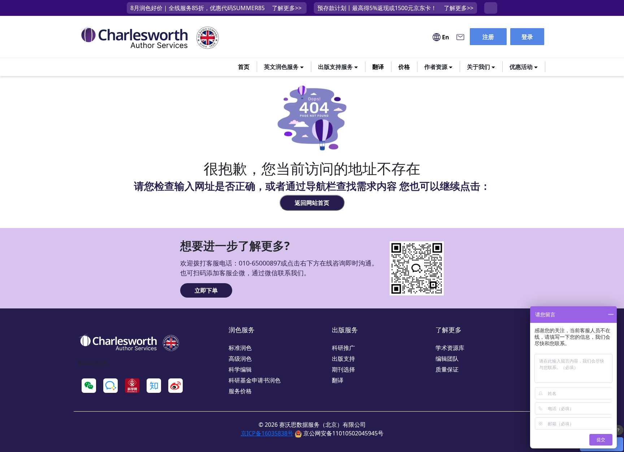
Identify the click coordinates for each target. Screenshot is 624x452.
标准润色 (240, 348)
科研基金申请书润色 (255, 380)
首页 (244, 67)
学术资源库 (450, 348)
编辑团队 (447, 359)
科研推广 (343, 348)
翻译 (378, 67)
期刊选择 (343, 369)
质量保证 (447, 369)
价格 (404, 67)
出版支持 (343, 359)
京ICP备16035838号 (267, 433)
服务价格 (240, 391)
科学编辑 (240, 369)
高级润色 (240, 359)
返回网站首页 (312, 203)
